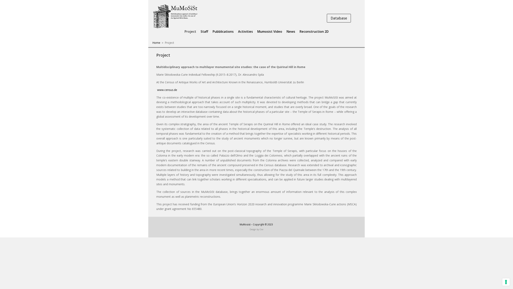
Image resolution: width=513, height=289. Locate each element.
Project (190, 32)
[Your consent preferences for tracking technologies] (506, 282)
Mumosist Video (269, 32)
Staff (204, 32)
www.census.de (166, 90)
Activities (245, 32)
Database (339, 18)
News (291, 32)
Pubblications (223, 32)
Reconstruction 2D (314, 32)
